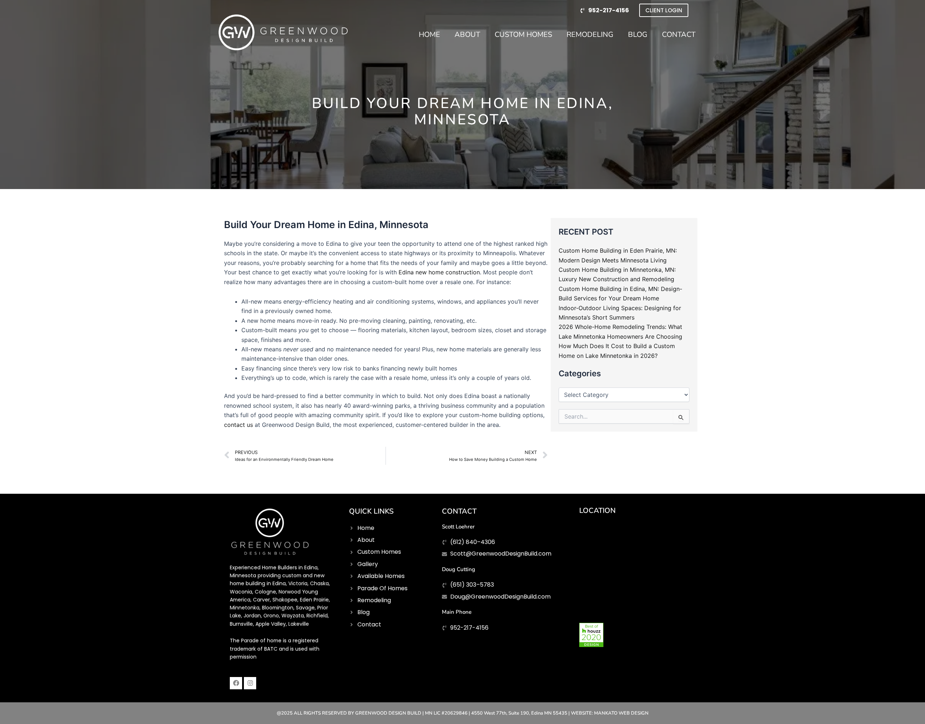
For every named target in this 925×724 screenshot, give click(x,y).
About (467, 34)
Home (429, 34)
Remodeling (590, 34)
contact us (238, 424)
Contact (679, 34)
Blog (638, 34)
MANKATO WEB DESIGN (621, 713)
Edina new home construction (439, 272)
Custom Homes (523, 34)
